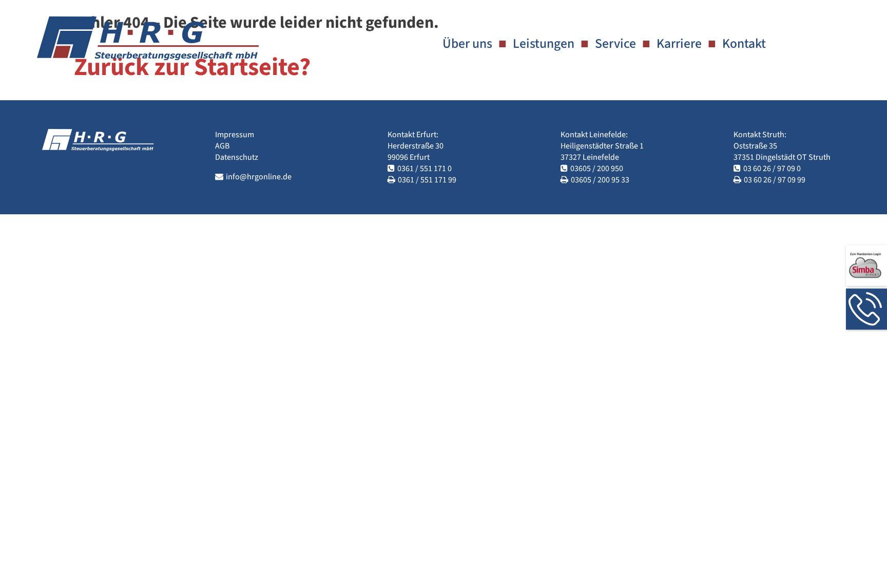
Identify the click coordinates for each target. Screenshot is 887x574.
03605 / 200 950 (596, 168)
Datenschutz (236, 157)
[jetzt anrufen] (866, 308)
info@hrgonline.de (259, 176)
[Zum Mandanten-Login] (866, 265)
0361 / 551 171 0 (424, 168)
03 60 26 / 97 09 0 (772, 168)
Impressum (234, 134)
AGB (222, 146)
